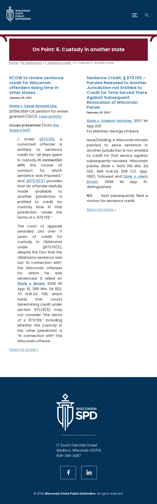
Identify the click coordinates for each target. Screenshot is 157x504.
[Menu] (135, 15)
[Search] (147, 15)
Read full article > (24, 349)
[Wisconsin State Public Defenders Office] (18, 23)
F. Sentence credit (58, 63)
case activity (50, 116)
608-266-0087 (68, 455)
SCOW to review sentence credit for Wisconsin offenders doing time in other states (36, 85)
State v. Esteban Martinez (109, 120)
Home (13, 63)
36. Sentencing (31, 63)
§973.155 (46, 139)
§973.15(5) (35, 181)
